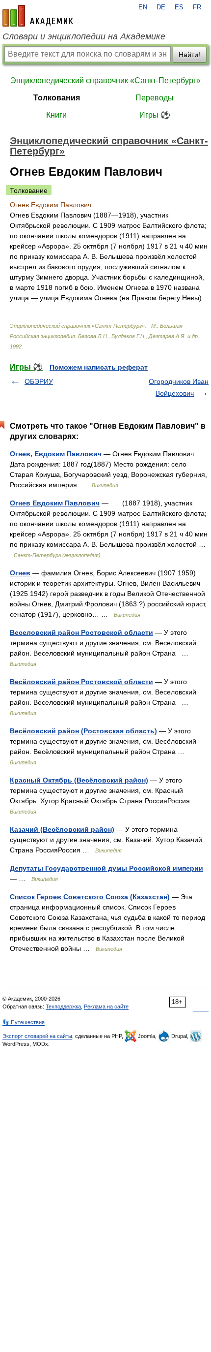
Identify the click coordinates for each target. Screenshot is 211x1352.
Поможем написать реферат (99, 367)
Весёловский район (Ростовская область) (83, 731)
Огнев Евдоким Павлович (55, 503)
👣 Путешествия (23, 1022)
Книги (56, 115)
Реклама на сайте (106, 1006)
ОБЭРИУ (39, 381)
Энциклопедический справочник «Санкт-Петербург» (105, 80)
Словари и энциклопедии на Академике (83, 36)
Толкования (56, 98)
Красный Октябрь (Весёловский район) (79, 780)
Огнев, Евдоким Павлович (56, 454)
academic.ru (37, 16)
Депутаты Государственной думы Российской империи (106, 868)
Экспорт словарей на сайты (37, 1036)
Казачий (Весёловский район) (62, 829)
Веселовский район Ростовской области (81, 632)
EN (142, 7)
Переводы (154, 98)
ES (179, 7)
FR (197, 7)
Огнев (20, 573)
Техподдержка (63, 1006)
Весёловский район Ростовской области (81, 682)
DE (161, 7)
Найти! (189, 55)
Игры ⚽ (154, 115)
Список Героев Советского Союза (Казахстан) (90, 897)
